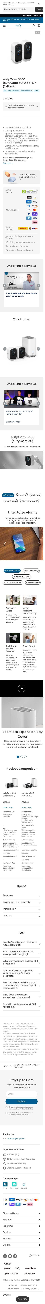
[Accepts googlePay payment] (30, 1195)
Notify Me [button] (22, 1299)
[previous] (5, 465)
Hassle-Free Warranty (16, 1159)
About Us (13, 1281)
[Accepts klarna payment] (30, 1199)
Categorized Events (21, 573)
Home (5, 1061)
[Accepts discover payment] (24, 1195)
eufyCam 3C (8, 494)
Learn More (8, 803)
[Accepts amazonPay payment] (6, 1195)
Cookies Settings (14, 1288)
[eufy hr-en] (18, 25)
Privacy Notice (27, 1104)
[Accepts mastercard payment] (36, 1195)
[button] (39, 3)
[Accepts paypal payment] (6, 1199)
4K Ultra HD (22, 494)
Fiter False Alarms (12, 567)
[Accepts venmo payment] (18, 1199)
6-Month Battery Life (29, 500)
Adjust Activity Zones (13, 579)
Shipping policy (28, 1281)
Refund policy (13, 1284)
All (11, 1061)
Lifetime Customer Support (19, 1163)
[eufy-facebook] (10, 1252)
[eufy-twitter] (15, 1252)
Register (22, 1097)
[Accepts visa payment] (24, 1199)
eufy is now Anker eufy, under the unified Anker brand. (21, 20)
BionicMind (35, 494)
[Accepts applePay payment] (18, 1195)
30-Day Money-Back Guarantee (21, 1154)
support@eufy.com (16, 1134)
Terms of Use (13, 1104)
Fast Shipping (13, 1150)
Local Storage (10, 500)
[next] (38, 465)
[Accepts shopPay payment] (12, 1199)
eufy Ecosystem (33, 579)
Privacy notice (29, 1284)
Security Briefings (31, 567)
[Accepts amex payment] (12, 1195)
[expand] (37, 106)
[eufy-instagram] (5, 1252)
